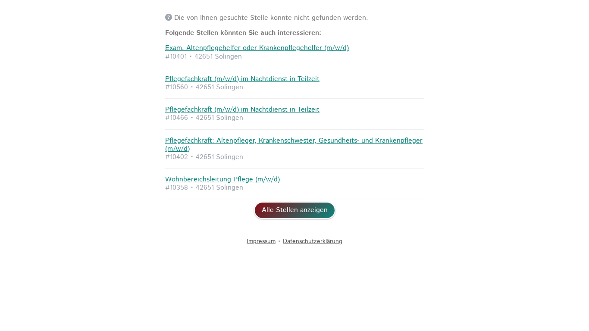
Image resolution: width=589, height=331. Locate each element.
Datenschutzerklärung (312, 241)
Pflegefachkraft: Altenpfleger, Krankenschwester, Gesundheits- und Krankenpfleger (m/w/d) (294, 145)
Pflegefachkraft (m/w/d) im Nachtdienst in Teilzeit (242, 79)
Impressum (261, 241)
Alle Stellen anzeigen (295, 210)
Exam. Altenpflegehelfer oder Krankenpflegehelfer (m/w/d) (257, 48)
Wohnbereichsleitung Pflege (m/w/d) (222, 179)
